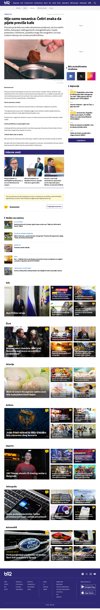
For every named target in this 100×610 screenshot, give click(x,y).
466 (11, 222)
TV (44, 584)
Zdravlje (8, 14)
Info (5, 582)
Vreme (45, 589)
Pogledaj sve (81, 140)
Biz (5, 587)
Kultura (18, 587)
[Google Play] (88, 586)
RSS (57, 594)
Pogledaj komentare (54, 206)
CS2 (7, 470)
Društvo (17, 245)
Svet (15, 256)
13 (10, 268)
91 (10, 245)
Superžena (19, 589)
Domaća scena (80, 453)
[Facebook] (71, 76)
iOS (7, 511)
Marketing (59, 582)
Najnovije (16, 3)
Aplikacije (59, 592)
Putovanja (19, 584)
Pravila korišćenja (62, 587)
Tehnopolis (31, 584)
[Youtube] (95, 574)
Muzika (9, 429)
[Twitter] (81, 76)
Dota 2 (54, 471)
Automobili (31, 587)
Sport (6, 584)
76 (10, 234)
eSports (30, 582)
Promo (77, 498)
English (45, 587)
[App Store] (88, 592)
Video (45, 582)
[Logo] (7, 3)
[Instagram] (91, 76)
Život (6, 589)
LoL (53, 455)
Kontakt (59, 597)
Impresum (59, 584)
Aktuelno (9, 389)
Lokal (29, 589)
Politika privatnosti (63, 589)
